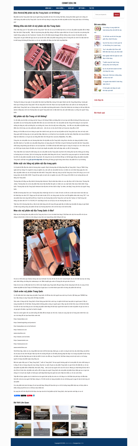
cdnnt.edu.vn (69, 3)
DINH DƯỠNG (59, 8)
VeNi (82, 443)
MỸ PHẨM (81, 8)
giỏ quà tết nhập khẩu (35, 159)
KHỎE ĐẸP (71, 8)
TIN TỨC (91, 8)
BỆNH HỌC (48, 8)
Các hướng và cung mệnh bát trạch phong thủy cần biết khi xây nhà (107, 30)
